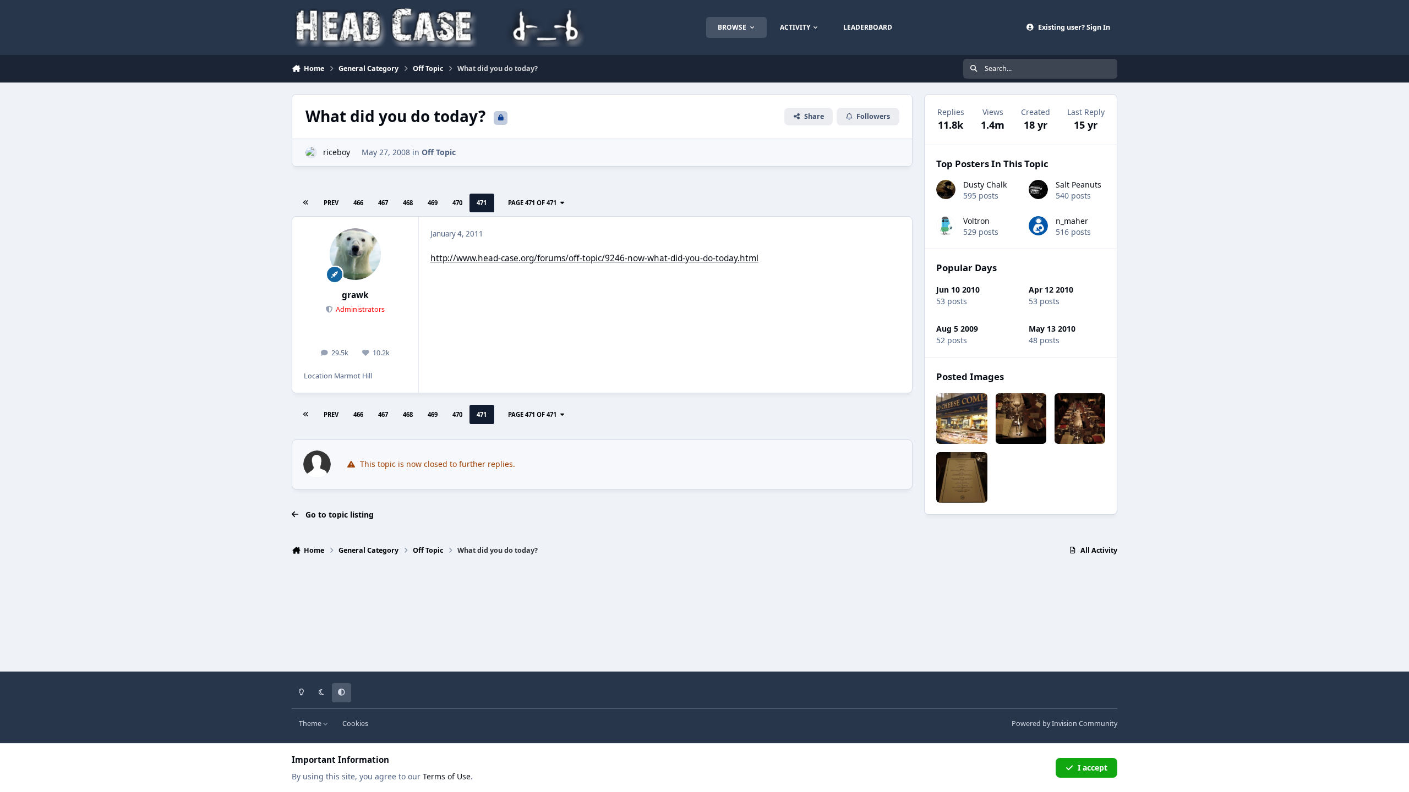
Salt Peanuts (1078, 184)
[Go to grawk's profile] (355, 254)
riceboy (336, 152)
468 (408, 203)
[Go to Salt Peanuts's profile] (1038, 189)
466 (358, 203)
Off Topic (439, 152)
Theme (311, 723)
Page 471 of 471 (532, 203)
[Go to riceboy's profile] (311, 152)
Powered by (1064, 723)
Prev (331, 203)
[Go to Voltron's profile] (945, 225)
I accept (1092, 767)
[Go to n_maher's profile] (1038, 225)
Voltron (976, 221)
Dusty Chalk (985, 184)
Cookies (355, 723)
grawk (355, 295)
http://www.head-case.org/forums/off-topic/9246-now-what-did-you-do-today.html (594, 258)
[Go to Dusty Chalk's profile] (945, 189)
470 (457, 203)
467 (383, 203)
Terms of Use (447, 776)
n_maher (1072, 221)
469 (433, 203)
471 (482, 203)
